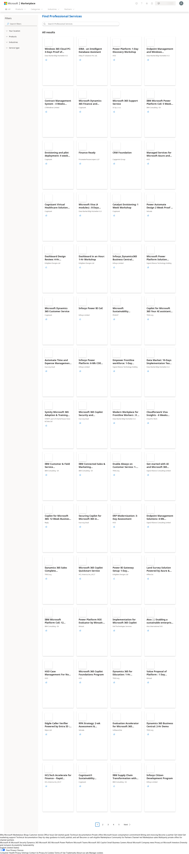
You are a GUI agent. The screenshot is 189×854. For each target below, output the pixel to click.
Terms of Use (60, 852)
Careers (123, 842)
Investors (175, 842)
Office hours (49, 834)
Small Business (113, 842)
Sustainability (28, 845)
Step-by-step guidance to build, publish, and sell (58, 837)
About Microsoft (134, 842)
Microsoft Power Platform (62, 842)
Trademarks (71, 852)
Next (126, 824)
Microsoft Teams (81, 842)
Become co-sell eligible (90, 837)
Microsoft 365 (45, 842)
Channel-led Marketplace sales (145, 837)
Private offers (97, 834)
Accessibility (17, 845)
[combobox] (81, 24)
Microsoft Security (18, 842)
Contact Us (33, 852)
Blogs (26, 834)
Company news (147, 842)
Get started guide (62, 834)
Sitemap (25, 852)
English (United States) (9, 847)
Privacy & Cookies (46, 852)
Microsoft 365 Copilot (97, 842)
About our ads (82, 852)
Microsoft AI (5, 842)
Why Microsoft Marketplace (11, 834)
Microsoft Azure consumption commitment (122, 834)
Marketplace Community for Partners (116, 837)
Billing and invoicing (149, 834)
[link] (58, 60)
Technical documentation (80, 834)
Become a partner (166, 834)
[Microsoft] (11, 3)
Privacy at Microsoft (163, 842)
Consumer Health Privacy (10, 852)
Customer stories (36, 834)
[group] (46, 60)
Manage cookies (96, 852)
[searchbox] (23, 24)
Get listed (178, 834)
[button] (44, 23)
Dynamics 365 (33, 842)
